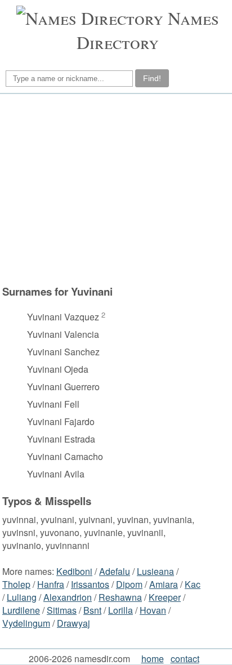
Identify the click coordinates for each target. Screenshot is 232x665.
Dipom (129, 584)
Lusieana (155, 571)
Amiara (163, 584)
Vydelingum (26, 623)
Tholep (16, 584)
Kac (192, 584)
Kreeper (165, 597)
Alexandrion (67, 597)
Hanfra (50, 584)
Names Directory (148, 30)
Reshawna (120, 597)
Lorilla (120, 610)
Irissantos (90, 584)
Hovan (153, 610)
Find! (152, 78)
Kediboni (74, 571)
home (152, 658)
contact (185, 658)
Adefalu (114, 571)
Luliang (22, 597)
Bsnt (92, 610)
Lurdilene (21, 610)
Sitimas (62, 610)
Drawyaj (73, 623)
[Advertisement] (103, 195)
